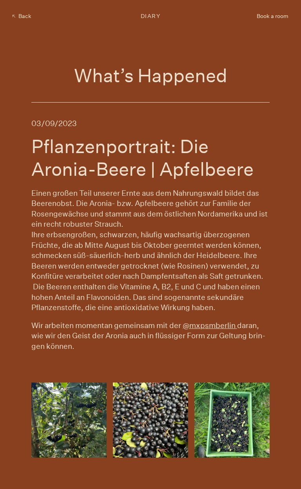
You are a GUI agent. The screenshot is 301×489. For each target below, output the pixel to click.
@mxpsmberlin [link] (210, 325)
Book (272, 16)
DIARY (151, 16)
